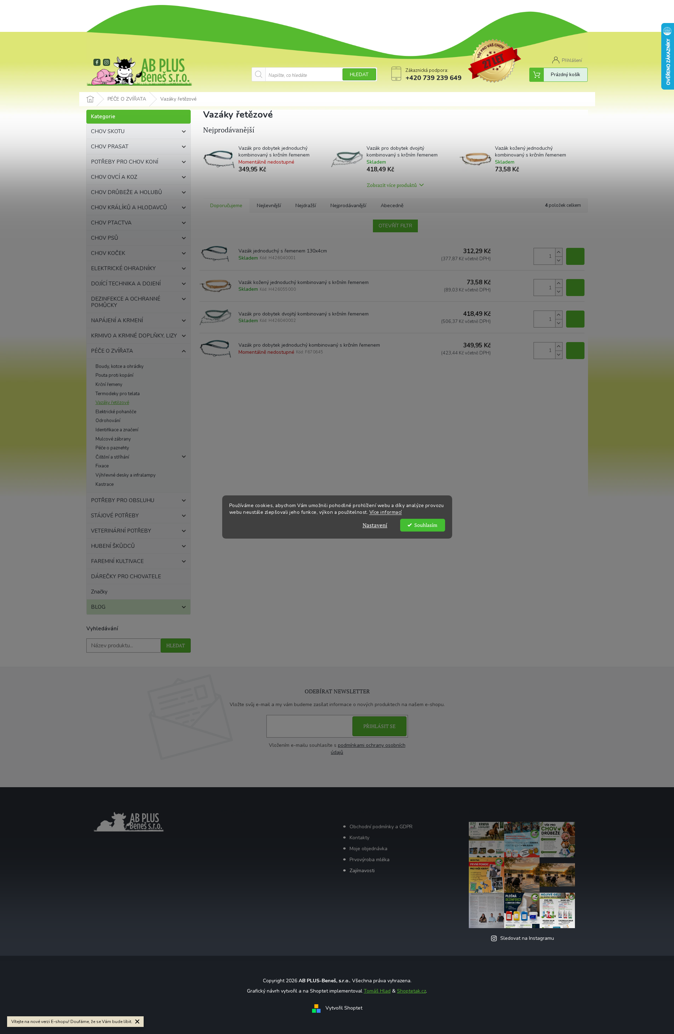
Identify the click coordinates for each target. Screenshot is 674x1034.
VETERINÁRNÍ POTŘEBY (121, 530)
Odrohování (108, 420)
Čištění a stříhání (112, 457)
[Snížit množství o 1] (558, 260)
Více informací (385, 512)
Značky (99, 591)
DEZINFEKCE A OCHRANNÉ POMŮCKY (125, 302)
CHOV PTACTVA (111, 222)
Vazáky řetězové (112, 402)
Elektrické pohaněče (116, 412)
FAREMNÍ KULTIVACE (117, 561)
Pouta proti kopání (114, 375)
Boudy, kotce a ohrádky (120, 366)
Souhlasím (425, 525)
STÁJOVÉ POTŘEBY (115, 515)
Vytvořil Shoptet (344, 1008)
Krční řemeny (109, 384)
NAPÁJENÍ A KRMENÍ (117, 320)
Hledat (359, 74)
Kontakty (359, 837)
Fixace (102, 466)
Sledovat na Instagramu (527, 938)
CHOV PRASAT (109, 146)
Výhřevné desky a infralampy (126, 475)
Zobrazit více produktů (392, 185)
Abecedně (392, 205)
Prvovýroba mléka (370, 859)
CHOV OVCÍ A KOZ (114, 177)
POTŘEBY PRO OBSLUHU (122, 500)
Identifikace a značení (117, 430)
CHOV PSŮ (104, 238)
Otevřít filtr (395, 225)
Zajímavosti (362, 870)
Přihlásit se (379, 726)
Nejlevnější (269, 205)
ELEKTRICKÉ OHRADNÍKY (123, 268)
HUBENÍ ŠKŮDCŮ (113, 546)
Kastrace (105, 484)
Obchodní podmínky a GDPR (381, 826)
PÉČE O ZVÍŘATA (112, 350)
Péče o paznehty (112, 448)
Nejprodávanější (348, 205)
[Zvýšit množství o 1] (558, 252)
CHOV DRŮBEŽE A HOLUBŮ (126, 192)
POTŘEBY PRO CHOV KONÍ (124, 161)
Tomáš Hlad (377, 991)
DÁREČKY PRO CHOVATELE (126, 576)
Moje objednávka (368, 848)
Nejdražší (305, 205)
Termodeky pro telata (118, 394)
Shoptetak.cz (411, 991)
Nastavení (375, 525)
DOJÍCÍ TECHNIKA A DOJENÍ (126, 283)
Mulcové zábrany (113, 439)
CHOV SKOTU (108, 131)
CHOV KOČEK (108, 253)
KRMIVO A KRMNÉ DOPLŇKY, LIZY (134, 335)
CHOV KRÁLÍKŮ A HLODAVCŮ (129, 207)
